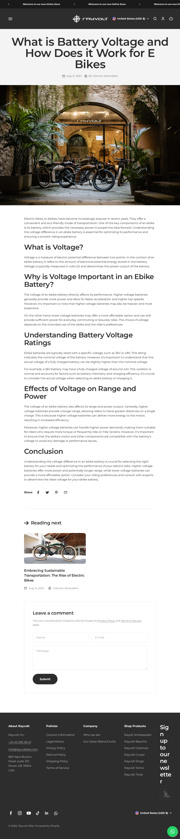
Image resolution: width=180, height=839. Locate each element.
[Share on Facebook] (38, 492)
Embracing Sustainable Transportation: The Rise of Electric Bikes (54, 575)
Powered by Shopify (47, 825)
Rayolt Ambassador (138, 735)
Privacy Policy (106, 620)
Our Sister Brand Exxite (99, 741)
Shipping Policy (57, 761)
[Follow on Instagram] (19, 813)
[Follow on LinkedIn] (46, 813)
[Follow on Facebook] (10, 813)
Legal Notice (55, 741)
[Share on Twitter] (47, 492)
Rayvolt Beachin (135, 741)
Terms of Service (131, 620)
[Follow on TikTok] (37, 813)
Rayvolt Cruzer (134, 754)
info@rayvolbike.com (23, 749)
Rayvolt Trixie (133, 774)
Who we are (91, 735)
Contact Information (60, 735)
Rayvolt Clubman (136, 748)
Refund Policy (56, 754)
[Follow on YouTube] (28, 813)
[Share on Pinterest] (56, 492)
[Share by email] (65, 492)
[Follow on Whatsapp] (55, 813)
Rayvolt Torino (134, 768)
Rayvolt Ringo (134, 761)
